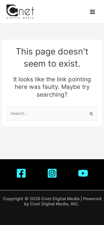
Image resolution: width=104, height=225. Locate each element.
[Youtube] (83, 173)
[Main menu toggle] (93, 12)
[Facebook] (21, 173)
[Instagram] (52, 173)
